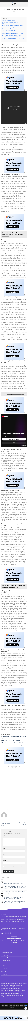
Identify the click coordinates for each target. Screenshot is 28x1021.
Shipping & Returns (7, 957)
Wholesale (5, 965)
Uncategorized (13, 808)
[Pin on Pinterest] (19, 767)
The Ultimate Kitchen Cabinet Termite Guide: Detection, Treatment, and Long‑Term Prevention (15, 902)
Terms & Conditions (7, 960)
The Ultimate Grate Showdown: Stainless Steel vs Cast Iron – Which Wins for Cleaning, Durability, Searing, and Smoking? (15, 897)
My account (5, 974)
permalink (24, 808)
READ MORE (22, 0)
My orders (5, 976)
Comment (5, 837)
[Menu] (2, 4)
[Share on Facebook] (11, 767)
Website (4, 860)
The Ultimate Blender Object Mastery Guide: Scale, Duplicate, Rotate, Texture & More (14, 882)
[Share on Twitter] (14, 767)
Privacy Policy (5, 955)
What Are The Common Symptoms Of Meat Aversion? (6, 823)
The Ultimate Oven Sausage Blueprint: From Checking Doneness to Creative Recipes (14, 892)
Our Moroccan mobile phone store (9, 926)
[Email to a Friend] (16, 767)
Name (4, 848)
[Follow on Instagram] (8, 933)
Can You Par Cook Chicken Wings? (11, 740)
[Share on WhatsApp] (9, 767)
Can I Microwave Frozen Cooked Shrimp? (12, 742)
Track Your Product (6, 963)
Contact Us (5, 968)
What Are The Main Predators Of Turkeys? (12, 745)
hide (8, 18)
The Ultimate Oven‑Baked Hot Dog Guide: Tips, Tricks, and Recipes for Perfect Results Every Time (15, 887)
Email (4, 854)
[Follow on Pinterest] (10, 933)
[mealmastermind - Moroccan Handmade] (14, 4)
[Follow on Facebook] (6, 933)
